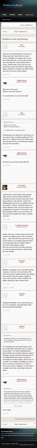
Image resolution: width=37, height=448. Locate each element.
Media (20, 14)
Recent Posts (30, 14)
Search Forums (6, 19)
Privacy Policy (14, 443)
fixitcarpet (22, 261)
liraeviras (22, 293)
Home (4, 14)
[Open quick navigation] (34, 30)
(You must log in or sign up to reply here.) (25, 419)
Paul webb (21, 185)
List (12, 287)
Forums (12, 14)
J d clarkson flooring (21, 225)
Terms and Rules (6, 443)
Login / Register (27, 25)
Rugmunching (21, 80)
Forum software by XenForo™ (26, 444)
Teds (21, 45)
